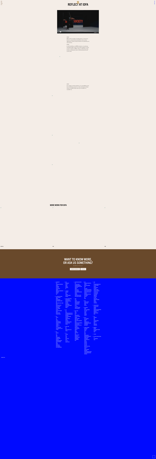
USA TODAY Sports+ (96, 306)
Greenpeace (67, 306)
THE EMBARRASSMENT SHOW (97, 284)
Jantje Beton (67, 338)
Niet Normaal (86, 295)
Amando (57, 289)
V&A (94, 316)
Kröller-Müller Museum (78, 296)
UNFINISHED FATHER (96, 305)
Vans (94, 318)
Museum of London (77, 337)
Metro (75, 321)
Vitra (94, 319)
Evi (65, 288)
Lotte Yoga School (77, 308)
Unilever (95, 308)
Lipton (76, 305)
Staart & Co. (85, 347)
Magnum (76, 317)
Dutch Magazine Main (59, 347)
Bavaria (57, 298)
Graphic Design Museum (68, 305)
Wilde (94, 331)
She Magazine (86, 338)
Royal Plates (86, 325)
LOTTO (75, 299)
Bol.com (57, 309)
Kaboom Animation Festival (78, 286)
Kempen (76, 288)
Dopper (57, 343)
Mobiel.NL (76, 329)
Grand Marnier (67, 304)
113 (94, 337)
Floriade (66, 294)
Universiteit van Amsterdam (97, 309)
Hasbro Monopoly (67, 318)
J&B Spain (66, 334)
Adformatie (57, 286)
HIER (66, 309)
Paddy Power (86, 307)
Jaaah (66, 336)
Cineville (57, 326)
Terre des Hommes (96, 289)
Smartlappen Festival (87, 346)
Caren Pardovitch (58, 321)
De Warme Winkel (58, 338)
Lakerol (76, 300)
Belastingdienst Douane (59, 300)
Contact (2, 3)
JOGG (66, 335)
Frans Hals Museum (67, 295)
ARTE (56, 283)
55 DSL (94, 339)
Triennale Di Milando (96, 299)
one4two (85, 305)
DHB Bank (57, 332)
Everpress (66, 287)
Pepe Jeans (85, 310)
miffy (75, 340)
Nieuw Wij (85, 296)
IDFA (65, 327)
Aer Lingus (57, 287)
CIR (56, 318)
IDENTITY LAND (67, 326)
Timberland (95, 295)
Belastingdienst (58, 299)
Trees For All (95, 298)
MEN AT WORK (76, 310)
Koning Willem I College (78, 295)
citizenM (57, 329)
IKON (66, 328)
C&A (56, 316)
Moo (75, 333)
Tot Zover (95, 297)
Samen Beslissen (86, 335)
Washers (95, 328)
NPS (84, 287)
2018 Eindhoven (96, 338)
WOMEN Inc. (95, 327)
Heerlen (66, 319)
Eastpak (66, 284)
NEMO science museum (87, 285)
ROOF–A (85, 317)
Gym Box (66, 307)
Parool (85, 308)
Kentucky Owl (76, 289)
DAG (56, 331)
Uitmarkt (95, 307)
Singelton (85, 341)
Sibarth (85, 340)
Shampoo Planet (86, 337)
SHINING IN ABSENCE (86, 327)
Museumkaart (76, 338)
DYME (56, 336)
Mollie (75, 330)
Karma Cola (76, 287)
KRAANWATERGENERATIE (78, 285)
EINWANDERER (67, 283)
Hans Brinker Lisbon (68, 316)
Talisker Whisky (96, 287)
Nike (84, 297)
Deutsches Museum (58, 341)
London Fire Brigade (77, 307)
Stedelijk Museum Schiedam (87, 351)
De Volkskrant (58, 337)
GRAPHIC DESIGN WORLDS (68, 298)
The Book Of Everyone (96, 290)
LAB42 (75, 298)
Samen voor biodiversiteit (87, 336)
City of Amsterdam (58, 327)
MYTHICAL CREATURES (77, 316)
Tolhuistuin (95, 296)
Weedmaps (95, 330)
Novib (85, 298)
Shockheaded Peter (86, 339)
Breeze (57, 311)
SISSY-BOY (85, 329)
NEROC (85, 286)
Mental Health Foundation (78, 320)
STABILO (85, 330)
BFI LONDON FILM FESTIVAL (59, 296)
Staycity (85, 348)
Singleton (85, 342)
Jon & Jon (66, 340)
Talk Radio (95, 288)
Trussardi (95, 301)
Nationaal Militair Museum (87, 289)
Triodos (95, 300)
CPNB (56, 319)
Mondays (76, 331)
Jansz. (66, 337)
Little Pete (76, 306)
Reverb (85, 320)
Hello (1, 4)
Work (1, 1)
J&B (65, 333)
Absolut (57, 285)
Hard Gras (66, 317)
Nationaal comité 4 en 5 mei (87, 290)
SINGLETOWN (85, 328)
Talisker (95, 286)
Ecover (66, 285)
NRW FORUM (85, 288)
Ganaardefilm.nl (67, 299)
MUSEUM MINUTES (77, 315)
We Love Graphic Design (97, 329)
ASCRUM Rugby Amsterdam (59, 284)
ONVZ (85, 300)
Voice (94, 322)
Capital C (57, 320)
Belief (1, 2)
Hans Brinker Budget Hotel (69, 313)
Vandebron (95, 317)
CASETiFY (57, 317)
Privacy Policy (3, 357)
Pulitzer (85, 315)
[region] (78, 225)
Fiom (66, 293)
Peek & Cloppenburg (87, 309)
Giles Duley (66, 303)
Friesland (66, 296)
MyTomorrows (77, 339)
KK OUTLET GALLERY (77, 284)
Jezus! (66, 339)
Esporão (66, 286)
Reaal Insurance (86, 318)
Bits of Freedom (58, 308)
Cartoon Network (58, 322)
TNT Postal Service (96, 285)
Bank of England (58, 297)
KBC (75, 283)
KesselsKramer (77, 290)
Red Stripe (85, 319)
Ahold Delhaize (58, 288)
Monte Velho (76, 332)
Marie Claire (76, 319)
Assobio (154, 1)
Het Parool (66, 320)
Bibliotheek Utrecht (58, 305)
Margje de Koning (77, 318)
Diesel (57, 342)
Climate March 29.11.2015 (59, 328)
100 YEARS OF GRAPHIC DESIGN (97, 336)
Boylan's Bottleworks (59, 310)
